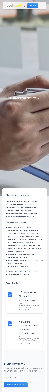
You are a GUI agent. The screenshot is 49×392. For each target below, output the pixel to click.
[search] (23, 5)
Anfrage (32, 5)
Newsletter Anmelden (16, 385)
